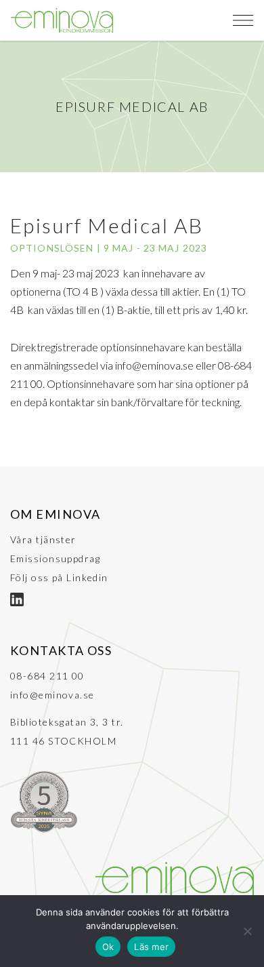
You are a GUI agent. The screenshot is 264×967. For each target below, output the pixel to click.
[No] (247, 931)
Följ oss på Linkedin (59, 577)
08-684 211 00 (47, 676)
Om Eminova (55, 514)
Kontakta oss (61, 650)
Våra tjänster (43, 539)
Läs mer (151, 946)
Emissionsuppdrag (55, 558)
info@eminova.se (52, 694)
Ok (108, 946)
